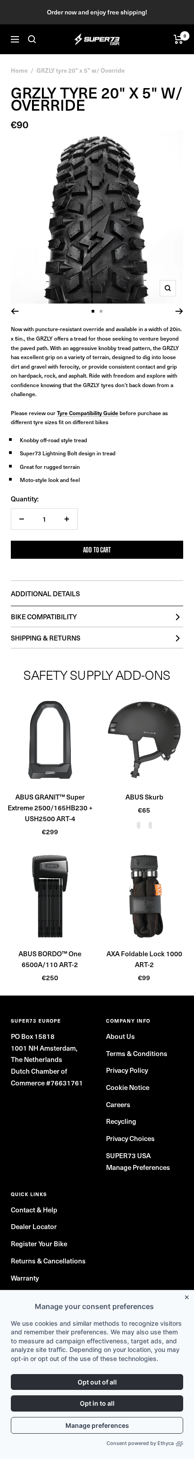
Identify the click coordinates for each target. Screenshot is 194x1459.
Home (19, 70)
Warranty (25, 1277)
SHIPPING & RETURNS (45, 637)
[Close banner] (188, 1295)
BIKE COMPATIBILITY (44, 616)
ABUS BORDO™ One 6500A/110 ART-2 (49, 959)
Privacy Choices (130, 1138)
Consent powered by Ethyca (140, 1443)
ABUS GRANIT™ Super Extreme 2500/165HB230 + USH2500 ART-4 (50, 807)
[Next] (179, 311)
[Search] (32, 39)
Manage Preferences (138, 1167)
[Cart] (178, 39)
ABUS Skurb (144, 796)
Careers (118, 1104)
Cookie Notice (127, 1087)
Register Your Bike (39, 1243)
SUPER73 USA (128, 1155)
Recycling (121, 1121)
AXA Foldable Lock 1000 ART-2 (144, 959)
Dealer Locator (34, 1226)
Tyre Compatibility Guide (87, 412)
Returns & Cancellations (48, 1260)
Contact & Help (34, 1209)
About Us (120, 1036)
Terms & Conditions (136, 1053)
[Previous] (14, 311)
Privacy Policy (127, 1070)
